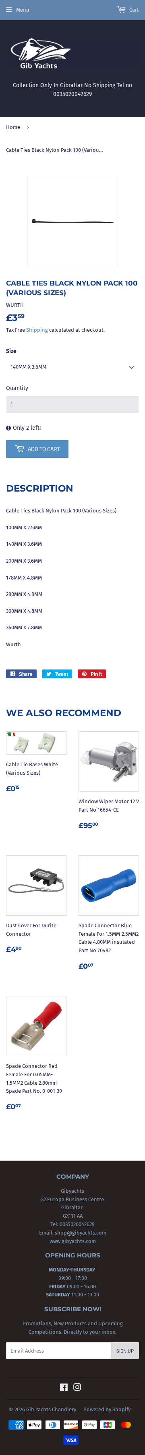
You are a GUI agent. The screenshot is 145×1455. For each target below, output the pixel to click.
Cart (133, 10)
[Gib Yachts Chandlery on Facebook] (64, 1389)
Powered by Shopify (106, 1409)
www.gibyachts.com (73, 1241)
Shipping (37, 330)
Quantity (17, 388)
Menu (22, 10)
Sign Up (125, 1351)
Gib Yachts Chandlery (51, 1409)
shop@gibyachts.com (80, 1233)
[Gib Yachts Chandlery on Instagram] (77, 1389)
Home (13, 127)
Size (11, 351)
